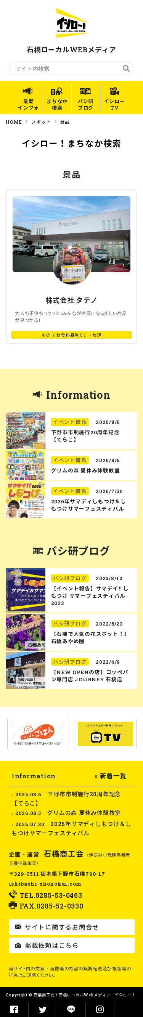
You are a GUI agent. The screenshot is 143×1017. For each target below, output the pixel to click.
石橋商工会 (64, 854)
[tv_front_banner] (106, 734)
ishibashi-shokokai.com (45, 883)
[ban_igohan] (38, 734)
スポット (41, 122)
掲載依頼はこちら (51, 945)
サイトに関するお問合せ (61, 927)
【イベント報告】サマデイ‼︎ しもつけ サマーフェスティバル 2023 (90, 595)
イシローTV (114, 104)
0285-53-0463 (58, 895)
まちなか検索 (57, 104)
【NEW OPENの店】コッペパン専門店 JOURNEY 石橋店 (90, 676)
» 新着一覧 (111, 776)
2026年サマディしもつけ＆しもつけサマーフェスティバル (88, 505)
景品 (65, 122)
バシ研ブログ (85, 104)
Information (78, 394)
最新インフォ (28, 104)
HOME (14, 122)
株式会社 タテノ (72, 300)
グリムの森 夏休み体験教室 (85, 470)
